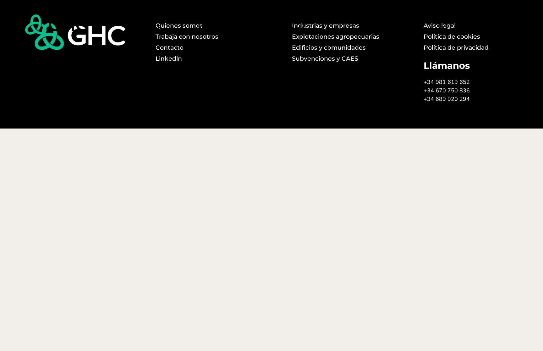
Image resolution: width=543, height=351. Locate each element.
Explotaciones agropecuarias (369, 24)
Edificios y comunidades (216, 24)
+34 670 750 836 (447, 90)
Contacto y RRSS (512, 24)
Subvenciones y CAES (449, 24)
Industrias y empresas (289, 24)
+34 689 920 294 (447, 99)
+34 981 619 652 (447, 82)
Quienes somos (150, 24)
